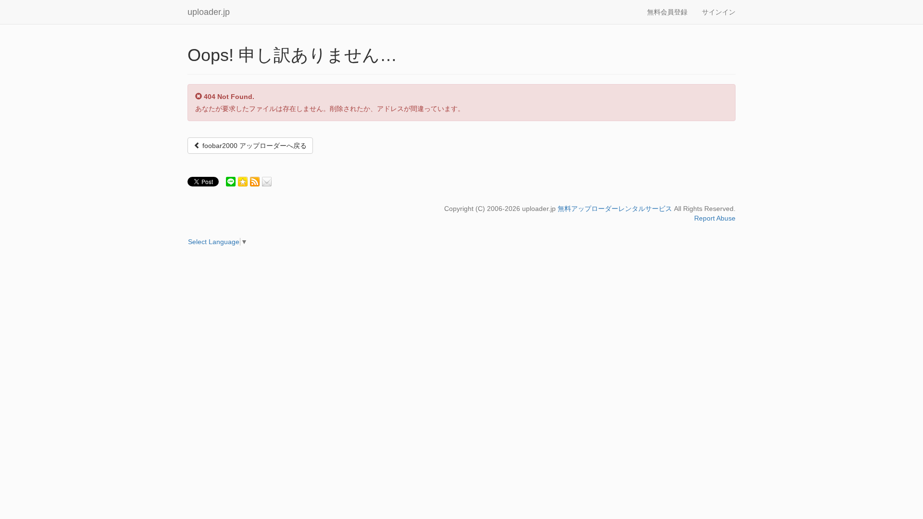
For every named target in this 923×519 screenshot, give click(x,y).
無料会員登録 (667, 12)
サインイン (719, 12)
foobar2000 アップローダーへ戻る (253, 145)
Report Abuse (715, 218)
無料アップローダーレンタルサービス (615, 208)
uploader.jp (208, 12)
